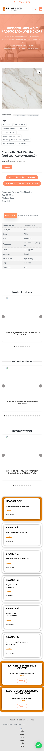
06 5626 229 (10, 515)
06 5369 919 (9, 541)
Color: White (7, 125)
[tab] (10, 215)
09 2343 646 (10, 624)
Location (9, 510)
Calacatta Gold (28, 45)
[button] (34, 9)
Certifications (22, 720)
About (12, 720)
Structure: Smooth (9, 132)
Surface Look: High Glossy (11, 136)
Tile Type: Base (22, 143)
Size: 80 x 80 (23, 128)
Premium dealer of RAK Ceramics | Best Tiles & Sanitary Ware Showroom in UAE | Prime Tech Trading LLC (22, 39)
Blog (32, 720)
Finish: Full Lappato (9, 128)
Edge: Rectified (20, 125)
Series (18, 45)
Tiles (12, 45)
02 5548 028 (10, 653)
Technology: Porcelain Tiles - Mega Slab (16, 140)
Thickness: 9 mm (8, 143)
